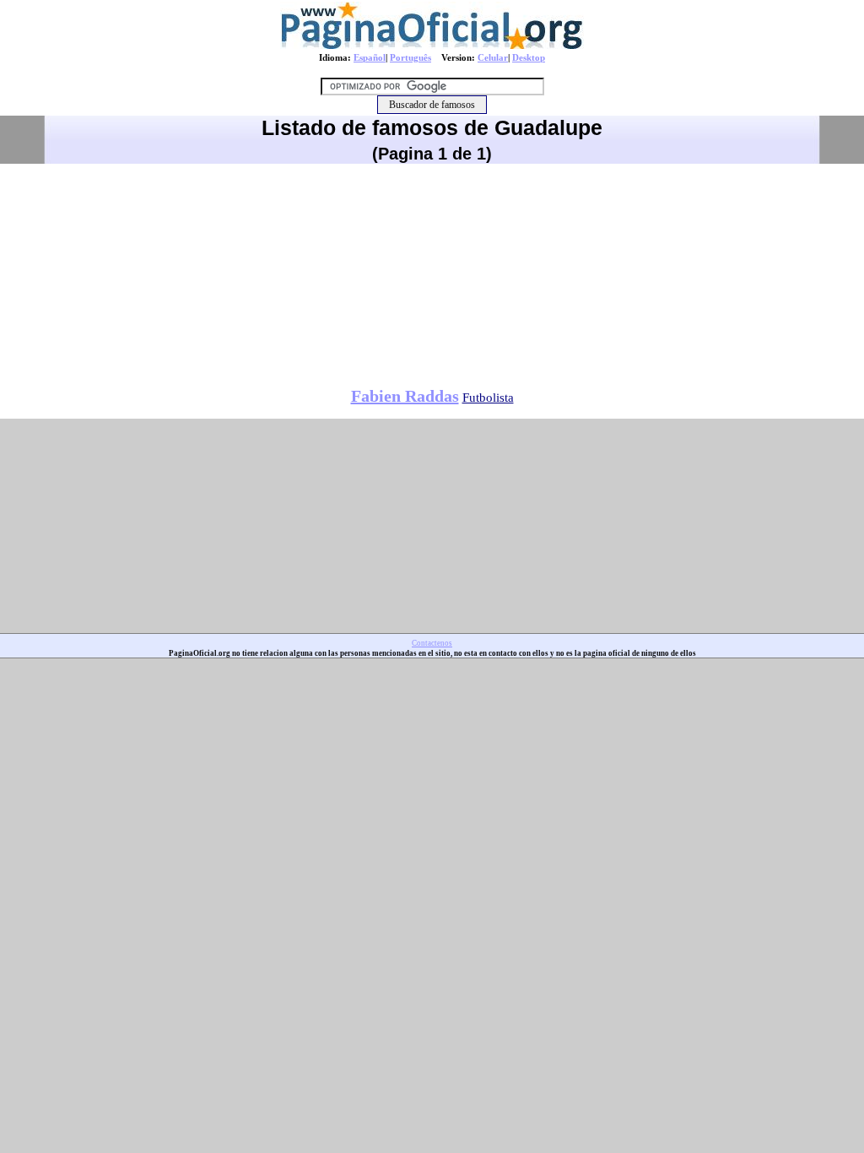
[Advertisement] (432, 269)
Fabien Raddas (405, 396)
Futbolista (488, 397)
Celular (493, 57)
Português (410, 57)
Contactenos (432, 643)
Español (370, 57)
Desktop (528, 57)
